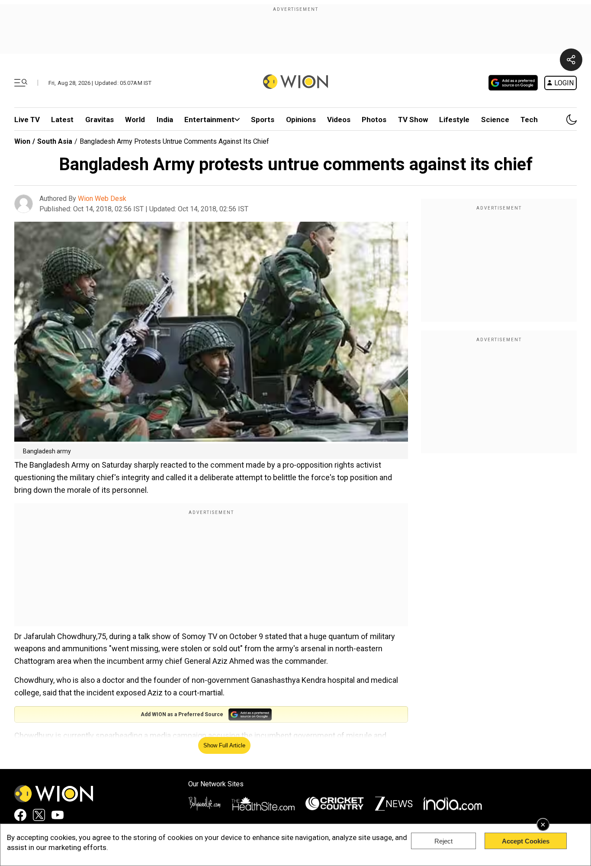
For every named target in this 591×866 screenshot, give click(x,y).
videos (338, 119)
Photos (374, 119)
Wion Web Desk (102, 198)
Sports (262, 119)
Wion (22, 141)
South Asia (54, 141)
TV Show (413, 119)
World (135, 119)
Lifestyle (454, 119)
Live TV (27, 119)
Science (495, 119)
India (165, 119)
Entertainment (209, 119)
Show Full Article (224, 745)
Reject (443, 841)
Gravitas (99, 119)
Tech (529, 119)
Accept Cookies (525, 841)
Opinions (301, 119)
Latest (62, 119)
